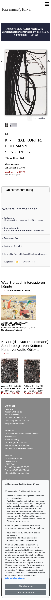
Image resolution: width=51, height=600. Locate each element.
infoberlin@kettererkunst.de (17, 473)
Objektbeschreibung (19, 190)
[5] (48, 61)
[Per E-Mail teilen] (16, 262)
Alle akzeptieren (25, 592)
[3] (2, 61)
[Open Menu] (46, 4)
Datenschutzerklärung (14, 578)
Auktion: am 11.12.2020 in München (25, 31)
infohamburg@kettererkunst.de (19, 448)
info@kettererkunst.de (15, 423)
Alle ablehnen (26, 586)
